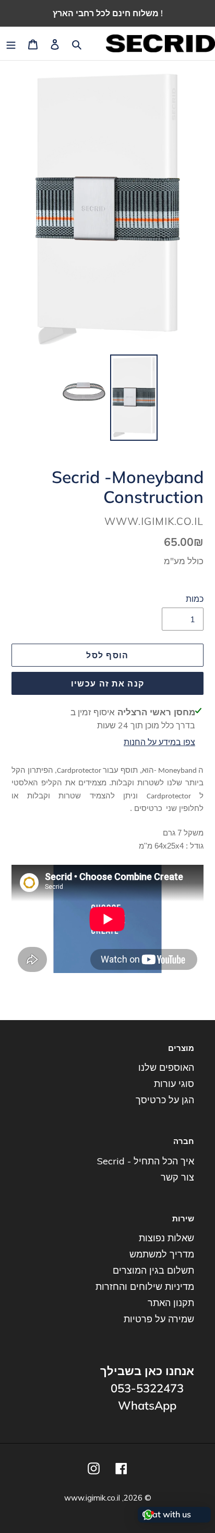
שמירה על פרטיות (159, 1319)
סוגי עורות (174, 1084)
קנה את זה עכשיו (107, 683)
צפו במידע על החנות (159, 742)
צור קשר (177, 1177)
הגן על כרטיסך (165, 1100)
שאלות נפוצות (166, 1238)
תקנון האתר (171, 1303)
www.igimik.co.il (92, 1498)
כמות (195, 598)
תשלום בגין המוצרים (153, 1270)
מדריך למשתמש (161, 1254)
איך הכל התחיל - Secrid (145, 1161)
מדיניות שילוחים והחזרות (144, 1286)
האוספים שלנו (166, 1067)
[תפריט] (11, 43)
